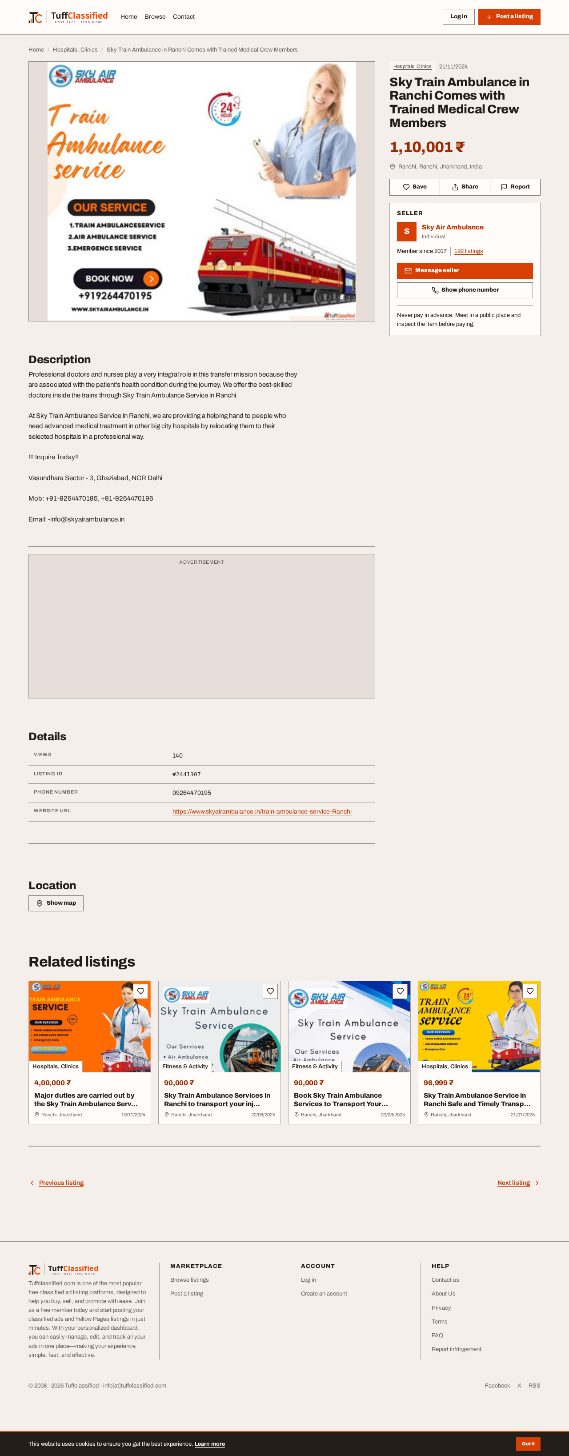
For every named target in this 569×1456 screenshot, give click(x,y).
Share (469, 187)
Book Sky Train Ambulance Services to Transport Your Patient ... (338, 1104)
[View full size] (201, 191)
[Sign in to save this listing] (140, 991)
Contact (184, 16)
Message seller (437, 270)
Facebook (497, 1386)
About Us (444, 1294)
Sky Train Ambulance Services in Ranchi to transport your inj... (217, 1099)
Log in (458, 16)
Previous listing (61, 1182)
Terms (440, 1322)
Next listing (513, 1182)
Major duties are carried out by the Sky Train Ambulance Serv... (86, 1099)
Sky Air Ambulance (453, 227)
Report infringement (456, 1349)
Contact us (445, 1280)
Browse (155, 16)
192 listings (468, 251)
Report (520, 187)
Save (420, 187)
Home (128, 16)
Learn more (210, 1444)
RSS (535, 1386)
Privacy (441, 1308)
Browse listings (189, 1280)
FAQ (437, 1335)
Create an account (324, 1294)
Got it (528, 1443)
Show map (61, 903)
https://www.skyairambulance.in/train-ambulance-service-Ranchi (262, 811)
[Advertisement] (201, 630)
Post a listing (186, 1294)
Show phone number (470, 290)
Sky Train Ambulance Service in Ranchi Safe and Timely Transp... (477, 1099)
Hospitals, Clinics (412, 66)
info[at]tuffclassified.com (134, 1386)
